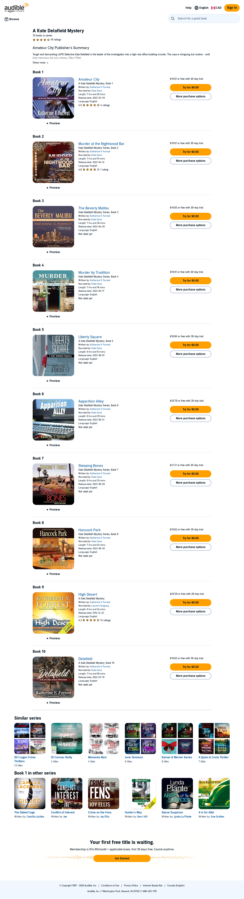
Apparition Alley (91, 401)
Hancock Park (89, 530)
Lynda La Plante (182, 816)
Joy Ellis (104, 816)
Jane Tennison (134, 757)
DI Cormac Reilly (61, 757)
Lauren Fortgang (100, 605)
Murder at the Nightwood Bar (101, 144)
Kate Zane (96, 90)
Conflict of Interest (63, 812)
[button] (41, 62)
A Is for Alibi (206, 812)
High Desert (87, 594)
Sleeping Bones (90, 466)
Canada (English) (176, 885)
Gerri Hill (142, 816)
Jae (65, 816)
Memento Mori (97, 757)
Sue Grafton (217, 816)
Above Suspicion (172, 812)
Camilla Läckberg (36, 816)
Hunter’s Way (133, 812)
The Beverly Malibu (93, 208)
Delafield (85, 659)
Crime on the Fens (99, 812)
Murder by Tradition (94, 273)
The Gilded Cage (24, 812)
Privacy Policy (131, 885)
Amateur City (88, 79)
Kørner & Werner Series (177, 757)
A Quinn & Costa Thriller (214, 757)
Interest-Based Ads (153, 885)
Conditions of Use (110, 885)
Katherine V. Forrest (100, 87)
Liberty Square (90, 337)
